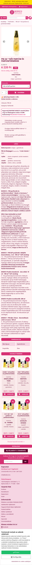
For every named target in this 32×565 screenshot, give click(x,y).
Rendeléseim (5, 492)
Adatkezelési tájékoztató (8, 504)
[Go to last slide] (4, 41)
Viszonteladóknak (6, 521)
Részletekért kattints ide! (17, 114)
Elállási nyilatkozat (6, 512)
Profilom (3, 489)
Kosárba (19, 93)
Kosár (3, 496)
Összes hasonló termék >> (16, 442)
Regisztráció (4, 494)
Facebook (5, 527)
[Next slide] (28, 41)
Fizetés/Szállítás (5, 509)
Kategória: (4, 105)
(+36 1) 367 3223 (17, 471)
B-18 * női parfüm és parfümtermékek (23, 415)
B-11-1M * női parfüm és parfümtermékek (9, 415)
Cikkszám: (4, 103)
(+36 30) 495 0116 (6, 471)
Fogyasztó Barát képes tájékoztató (11, 507)
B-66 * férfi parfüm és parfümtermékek (23, 372)
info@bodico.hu (5, 475)
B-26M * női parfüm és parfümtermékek (9, 372)
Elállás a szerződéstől (7, 514)
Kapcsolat (4, 519)
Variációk (9, 394)
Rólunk (3, 516)
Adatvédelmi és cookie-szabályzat (21, 561)
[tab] (14, 54)
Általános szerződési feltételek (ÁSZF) (12, 502)
